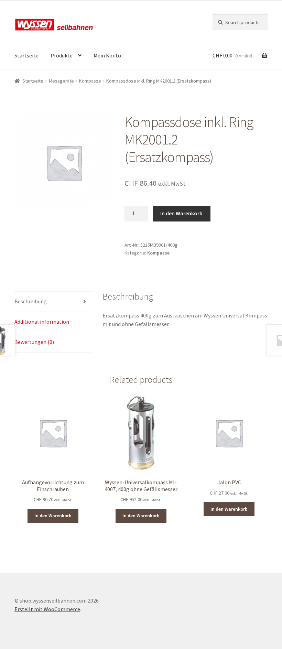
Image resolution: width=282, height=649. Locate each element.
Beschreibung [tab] (30, 301)
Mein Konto (107, 55)
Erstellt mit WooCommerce (47, 609)
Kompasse (90, 81)
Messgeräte (61, 81)
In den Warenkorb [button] (53, 515)
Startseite (26, 55)
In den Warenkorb (181, 213)
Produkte (62, 55)
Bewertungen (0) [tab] (34, 341)
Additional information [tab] (41, 321)
